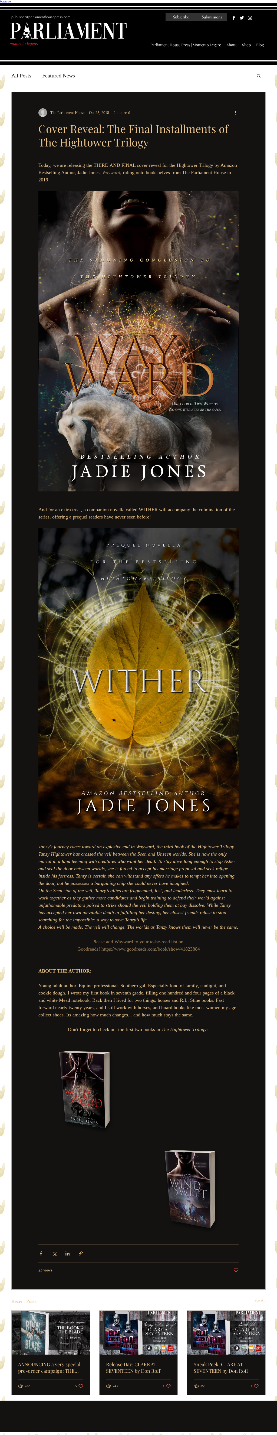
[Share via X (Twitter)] (54, 1253)
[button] (258, 75)
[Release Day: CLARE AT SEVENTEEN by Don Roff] (139, 1333)
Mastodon (6, 1)
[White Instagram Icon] (250, 18)
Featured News (58, 76)
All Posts (21, 76)
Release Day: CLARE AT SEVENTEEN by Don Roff (133, 1367)
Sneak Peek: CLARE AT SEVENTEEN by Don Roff (221, 1367)
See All (260, 1301)
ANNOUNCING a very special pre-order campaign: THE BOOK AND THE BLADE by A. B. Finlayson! (49, 1367)
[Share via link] (80, 1253)
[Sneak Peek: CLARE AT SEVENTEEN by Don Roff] (226, 1333)
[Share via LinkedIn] (67, 1253)
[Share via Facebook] (41, 1253)
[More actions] (235, 112)
